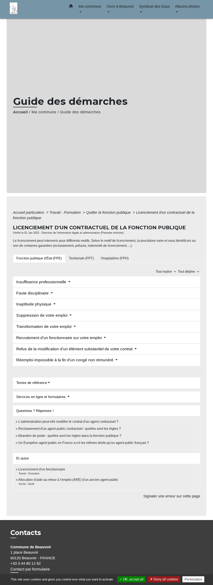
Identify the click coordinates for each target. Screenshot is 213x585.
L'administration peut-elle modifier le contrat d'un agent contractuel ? (68, 421)
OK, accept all (133, 579)
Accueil (20, 112)
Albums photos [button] (187, 6)
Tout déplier (189, 271)
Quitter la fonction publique (109, 212)
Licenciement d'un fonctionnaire (42, 469)
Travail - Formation (66, 212)
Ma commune (44, 112)
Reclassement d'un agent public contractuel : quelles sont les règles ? (69, 428)
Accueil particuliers (29, 212)
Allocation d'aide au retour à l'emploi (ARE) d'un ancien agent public (68, 479)
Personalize (193, 579)
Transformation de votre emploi (44, 326)
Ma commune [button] (89, 6)
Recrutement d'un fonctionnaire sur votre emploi (59, 338)
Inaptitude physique (34, 304)
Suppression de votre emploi (42, 315)
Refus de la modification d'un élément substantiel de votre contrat (75, 349)
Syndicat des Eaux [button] (154, 6)
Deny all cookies (165, 579)
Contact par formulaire (30, 569)
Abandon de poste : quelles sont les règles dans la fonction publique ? (69, 435)
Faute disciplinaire (33, 293)
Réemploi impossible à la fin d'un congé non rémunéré (65, 360)
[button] (71, 7)
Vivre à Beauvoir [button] (120, 6)
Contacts (25, 533)
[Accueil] (36, 9)
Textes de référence (31, 383)
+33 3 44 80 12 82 (25, 563)
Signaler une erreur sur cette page (171, 496)
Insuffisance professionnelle (41, 282)
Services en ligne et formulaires (41, 397)
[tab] (39, 258)
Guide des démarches (80, 112)
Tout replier (166, 271)
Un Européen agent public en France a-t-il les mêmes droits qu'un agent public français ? (83, 443)
